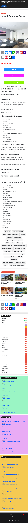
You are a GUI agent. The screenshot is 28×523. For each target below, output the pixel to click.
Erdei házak (4, 353)
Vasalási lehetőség (11, 256)
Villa (3, 335)
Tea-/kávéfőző (8, 254)
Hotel (3, 326)
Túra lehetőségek (19, 254)
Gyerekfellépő (10, 240)
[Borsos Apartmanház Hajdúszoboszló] (21, 277)
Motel (3, 345)
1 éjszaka (8, 231)
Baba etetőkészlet (18, 231)
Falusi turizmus (5, 333)
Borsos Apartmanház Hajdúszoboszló (20, 283)
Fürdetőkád (18, 237)
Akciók (3, 370)
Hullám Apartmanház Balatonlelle (6, 283)
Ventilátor (14, 259)
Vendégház (4, 320)
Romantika (4, 362)
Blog (3, 322)
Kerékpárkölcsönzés (20, 245)
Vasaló (20, 256)
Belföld (3, 347)
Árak (14, 69)
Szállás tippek (5, 368)
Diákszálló (4, 341)
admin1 (3, 19)
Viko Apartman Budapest (7, 295)
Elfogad (4, 6)
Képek (14, 76)
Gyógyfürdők (4, 364)
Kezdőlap (4, 11)
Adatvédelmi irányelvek (7, 516)
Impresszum (23, 516)
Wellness (3, 351)
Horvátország (4, 337)
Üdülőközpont (5, 349)
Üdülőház (4, 328)
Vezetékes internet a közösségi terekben (14, 262)
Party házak (4, 372)
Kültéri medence (5, 355)
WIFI (6, 265)
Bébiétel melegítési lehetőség (10, 234)
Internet (19, 242)
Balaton (3, 357)
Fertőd (23, 234)
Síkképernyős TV (19, 251)
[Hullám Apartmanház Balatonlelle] (7, 277)
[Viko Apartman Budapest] (7, 290)
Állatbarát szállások (6, 360)
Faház (3, 330)
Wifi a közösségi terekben (17, 265)
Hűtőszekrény (10, 242)
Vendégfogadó (5, 339)
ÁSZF (13, 516)
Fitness (10, 237)
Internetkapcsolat (7, 245)
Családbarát (4, 366)
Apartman (8, 11)
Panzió (3, 324)
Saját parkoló (8, 251)
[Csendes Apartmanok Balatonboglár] (21, 290)
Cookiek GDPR (17, 516)
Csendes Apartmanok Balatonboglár (20, 296)
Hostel (3, 343)
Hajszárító (19, 240)
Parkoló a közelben (20, 248)
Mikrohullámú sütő (8, 248)
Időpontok (14, 82)
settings (3, 3)
